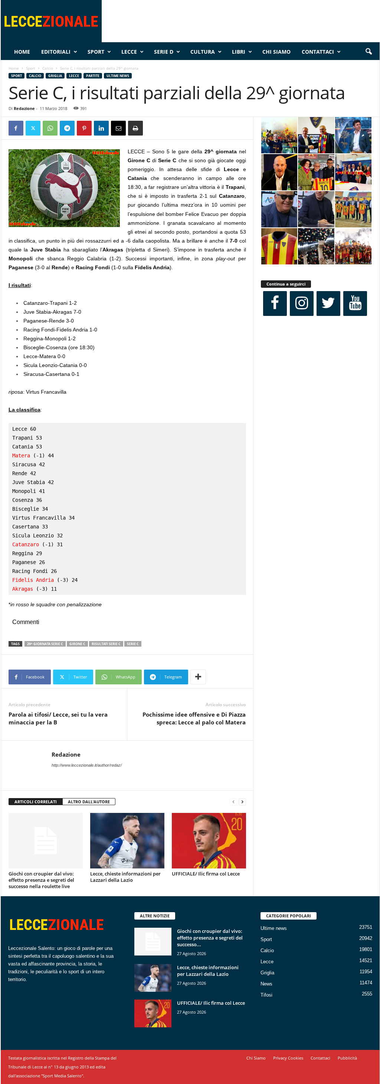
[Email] (118, 128)
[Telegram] (67, 128)
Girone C (77, 643)
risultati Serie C (106, 643)
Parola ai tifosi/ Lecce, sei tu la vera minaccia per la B (58, 718)
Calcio (47, 68)
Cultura (202, 51)
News (266, 984)
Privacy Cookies (288, 1058)
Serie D (163, 51)
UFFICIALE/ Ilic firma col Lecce (206, 873)
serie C (133, 643)
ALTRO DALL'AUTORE (89, 801)
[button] (368, 52)
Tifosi (266, 995)
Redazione (24, 108)
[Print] (135, 128)
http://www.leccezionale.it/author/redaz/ (87, 765)
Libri (238, 51)
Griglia (55, 75)
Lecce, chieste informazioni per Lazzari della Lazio (125, 876)
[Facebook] (16, 128)
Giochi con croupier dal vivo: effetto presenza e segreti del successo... (210, 938)
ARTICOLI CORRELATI (35, 801)
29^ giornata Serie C (45, 643)
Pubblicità (347, 1058)
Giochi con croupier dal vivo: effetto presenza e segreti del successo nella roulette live (41, 880)
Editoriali (56, 51)
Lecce (129, 51)
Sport (96, 51)
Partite (92, 75)
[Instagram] (302, 303)
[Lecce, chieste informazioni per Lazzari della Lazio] (127, 840)
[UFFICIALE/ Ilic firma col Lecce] (209, 840)
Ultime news (118, 75)
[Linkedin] (101, 128)
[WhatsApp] (50, 128)
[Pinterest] (84, 128)
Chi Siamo (276, 51)
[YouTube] (355, 303)
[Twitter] (33, 128)
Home (22, 51)
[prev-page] (233, 802)
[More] (198, 677)
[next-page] (242, 802)
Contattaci (318, 51)
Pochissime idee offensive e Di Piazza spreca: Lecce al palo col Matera (194, 718)
